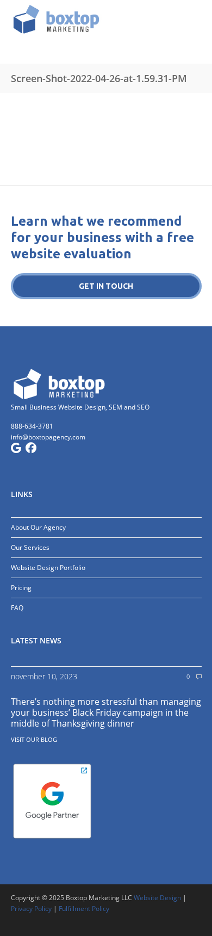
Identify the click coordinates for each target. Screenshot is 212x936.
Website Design (157, 897)
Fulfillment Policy (84, 908)
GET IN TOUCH (106, 286)
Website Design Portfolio (48, 567)
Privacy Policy (31, 908)
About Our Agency (38, 527)
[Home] (106, 19)
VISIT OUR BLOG (34, 739)
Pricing (21, 587)
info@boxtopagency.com (48, 437)
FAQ (17, 607)
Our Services (30, 547)
